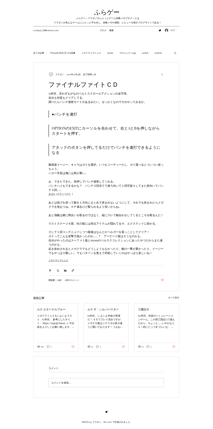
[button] (175, 53)
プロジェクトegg (127, 52)
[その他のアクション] (162, 74)
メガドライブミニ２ (91, 52)
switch (145, 52)
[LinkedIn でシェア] (65, 270)
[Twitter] (160, 30)
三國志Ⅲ (143, 309)
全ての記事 (38, 52)
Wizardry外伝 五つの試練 (62, 52)
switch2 (158, 52)
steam (110, 52)
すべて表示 (173, 297)
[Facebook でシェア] (49, 270)
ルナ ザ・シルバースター (103, 309)
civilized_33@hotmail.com (46, 30)
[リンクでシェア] (72, 270)
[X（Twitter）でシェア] (57, 270)
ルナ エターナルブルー (51, 309)
